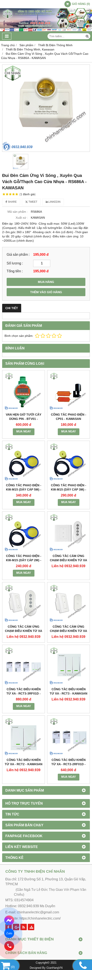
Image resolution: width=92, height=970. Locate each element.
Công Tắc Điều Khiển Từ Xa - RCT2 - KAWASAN (23, 762)
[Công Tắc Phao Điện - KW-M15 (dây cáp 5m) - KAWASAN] (23, 462)
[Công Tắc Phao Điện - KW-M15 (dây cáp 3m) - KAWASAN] (68, 462)
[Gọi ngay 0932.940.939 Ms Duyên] (9, 946)
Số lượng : (15, 263)
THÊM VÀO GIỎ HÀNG (46, 292)
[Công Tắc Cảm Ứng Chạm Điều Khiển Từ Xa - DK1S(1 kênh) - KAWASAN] (68, 603)
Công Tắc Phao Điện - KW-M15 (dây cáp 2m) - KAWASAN (23, 560)
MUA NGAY (23, 431)
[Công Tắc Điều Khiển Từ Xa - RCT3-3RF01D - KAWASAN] (23, 666)
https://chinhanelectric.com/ (40, 918)
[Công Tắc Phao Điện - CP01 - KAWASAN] (68, 391)
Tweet (32, 201)
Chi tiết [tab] (11, 308)
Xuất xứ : (22, 217)
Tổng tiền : (15, 271)
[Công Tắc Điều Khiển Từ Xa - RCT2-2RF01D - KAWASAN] (68, 737)
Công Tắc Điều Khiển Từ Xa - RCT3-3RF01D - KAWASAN (23, 693)
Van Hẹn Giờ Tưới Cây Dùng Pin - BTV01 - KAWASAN (23, 419)
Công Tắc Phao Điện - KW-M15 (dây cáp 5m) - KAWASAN (23, 489)
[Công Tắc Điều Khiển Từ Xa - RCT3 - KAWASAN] (68, 666)
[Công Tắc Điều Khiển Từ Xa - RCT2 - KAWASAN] (23, 737)
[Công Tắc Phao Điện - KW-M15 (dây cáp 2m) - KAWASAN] (23, 533)
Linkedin (54, 201)
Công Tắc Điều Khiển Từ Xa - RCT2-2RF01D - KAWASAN (68, 764)
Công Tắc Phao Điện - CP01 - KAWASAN (68, 416)
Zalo (9, 933)
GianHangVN (54, 967)
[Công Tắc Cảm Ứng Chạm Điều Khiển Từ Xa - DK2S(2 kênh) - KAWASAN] (23, 603)
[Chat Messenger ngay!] (9, 920)
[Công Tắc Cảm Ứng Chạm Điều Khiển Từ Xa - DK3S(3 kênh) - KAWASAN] (68, 533)
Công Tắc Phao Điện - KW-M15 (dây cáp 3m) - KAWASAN (68, 489)
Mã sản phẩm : (17, 211)
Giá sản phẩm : (18, 254)
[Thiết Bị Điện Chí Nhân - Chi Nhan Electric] (46, 30)
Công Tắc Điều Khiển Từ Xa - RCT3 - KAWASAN (68, 691)
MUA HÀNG (46, 282)
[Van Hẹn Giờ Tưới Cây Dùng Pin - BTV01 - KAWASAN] (23, 391)
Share (12, 201)
